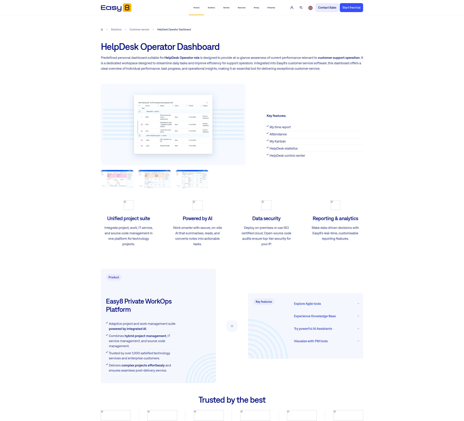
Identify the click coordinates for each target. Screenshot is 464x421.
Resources (241, 8)
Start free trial (351, 7)
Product (196, 8)
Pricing (256, 8)
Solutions (211, 8)
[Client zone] (292, 7)
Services (226, 8)
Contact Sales (327, 7)
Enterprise (271, 8)
